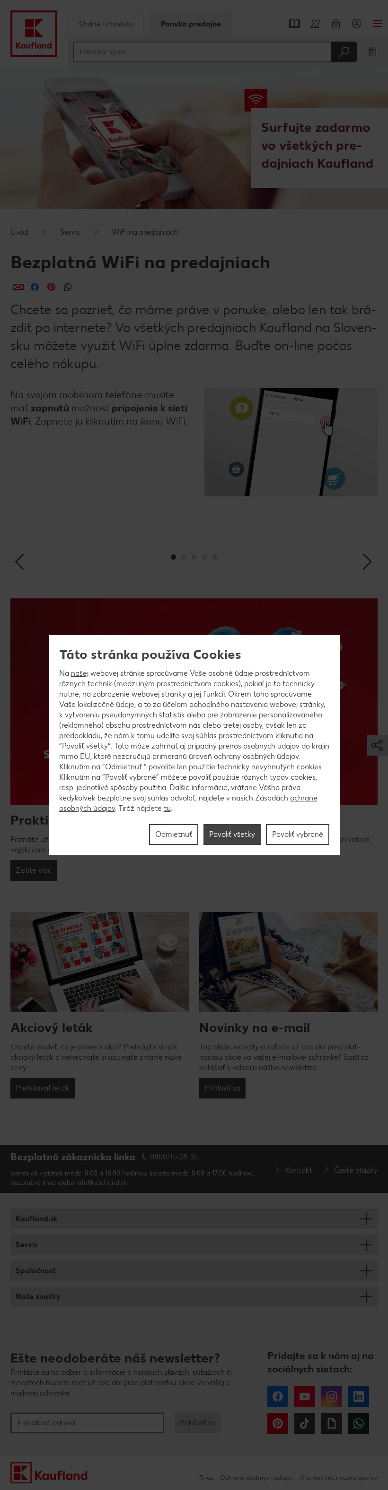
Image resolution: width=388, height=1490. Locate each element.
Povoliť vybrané (297, 834)
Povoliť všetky (232, 834)
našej (79, 673)
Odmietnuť (173, 834)
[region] (194, 745)
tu (167, 808)
